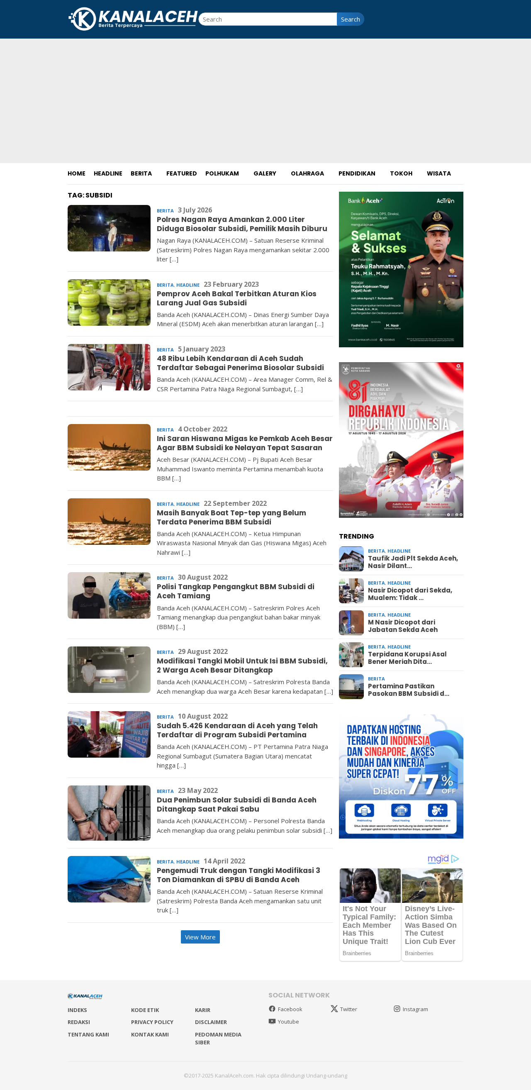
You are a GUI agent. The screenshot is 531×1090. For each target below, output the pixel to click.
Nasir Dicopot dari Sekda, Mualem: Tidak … (410, 594)
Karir (202, 1010)
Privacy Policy (152, 1022)
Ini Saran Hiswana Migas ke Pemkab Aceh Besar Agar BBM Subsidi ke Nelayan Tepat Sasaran (245, 443)
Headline (188, 285)
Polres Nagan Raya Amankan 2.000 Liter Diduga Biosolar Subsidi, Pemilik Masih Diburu (242, 224)
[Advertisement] (265, 101)
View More (200, 937)
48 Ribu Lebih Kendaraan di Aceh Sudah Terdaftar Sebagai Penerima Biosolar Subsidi (240, 363)
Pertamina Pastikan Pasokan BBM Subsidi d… (408, 690)
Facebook (290, 1009)
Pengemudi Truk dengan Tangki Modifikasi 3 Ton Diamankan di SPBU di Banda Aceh (238, 875)
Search (350, 19)
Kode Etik (145, 1010)
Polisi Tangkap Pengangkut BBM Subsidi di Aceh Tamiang (235, 591)
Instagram (415, 1009)
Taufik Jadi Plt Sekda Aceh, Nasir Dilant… (413, 562)
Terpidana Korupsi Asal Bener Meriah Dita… (407, 658)
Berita (165, 210)
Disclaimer (211, 1022)
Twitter (348, 1009)
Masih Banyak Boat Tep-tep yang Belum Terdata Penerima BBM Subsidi (231, 517)
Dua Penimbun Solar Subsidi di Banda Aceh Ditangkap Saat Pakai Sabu (237, 804)
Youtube (288, 1021)
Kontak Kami (150, 1034)
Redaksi (79, 1022)
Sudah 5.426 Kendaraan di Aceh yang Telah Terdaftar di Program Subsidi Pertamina (237, 730)
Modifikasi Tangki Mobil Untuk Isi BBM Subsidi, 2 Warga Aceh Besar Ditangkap (242, 665)
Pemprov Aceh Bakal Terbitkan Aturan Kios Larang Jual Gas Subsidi (237, 298)
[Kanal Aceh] (133, 18)
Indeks (77, 1010)
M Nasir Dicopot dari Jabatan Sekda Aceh (403, 626)
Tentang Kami (88, 1034)
